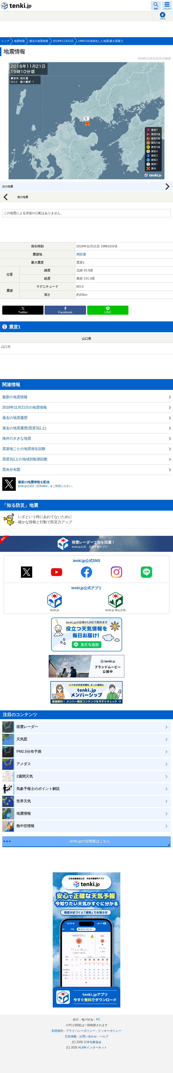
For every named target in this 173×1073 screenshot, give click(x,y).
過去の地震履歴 (14, 418)
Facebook (65, 312)
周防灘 (81, 254)
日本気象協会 (92, 1042)
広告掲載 (71, 1036)
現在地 (162, 19)
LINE (107, 312)
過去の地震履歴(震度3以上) (24, 428)
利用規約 (57, 1030)
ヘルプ (104, 1036)
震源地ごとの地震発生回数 (24, 449)
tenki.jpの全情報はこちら (90, 841)
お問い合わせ (88, 1036)
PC (98, 1019)
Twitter (23, 312)
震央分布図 (11, 469)
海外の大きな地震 (16, 438)
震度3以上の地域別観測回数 (25, 459)
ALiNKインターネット (92, 1047)
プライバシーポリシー (80, 1030)
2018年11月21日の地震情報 (24, 407)
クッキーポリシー (109, 1030)
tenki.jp (17, 5)
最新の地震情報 (14, 397)
